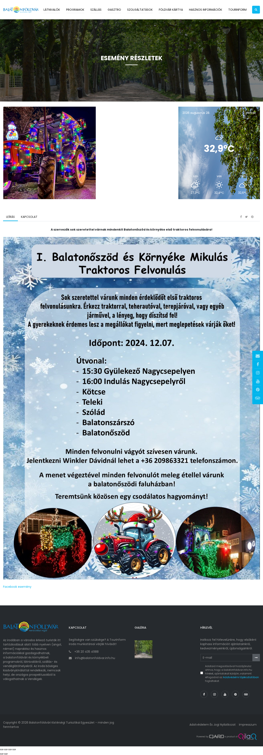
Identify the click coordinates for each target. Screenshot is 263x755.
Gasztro (114, 10)
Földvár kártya (171, 10)
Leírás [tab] (10, 217)
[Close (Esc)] (1, 749)
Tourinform (237, 10)
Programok (75, 10)
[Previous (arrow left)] (1, 753)
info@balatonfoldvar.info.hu (95, 658)
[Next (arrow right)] (5, 753)
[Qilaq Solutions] (247, 736)
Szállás (96, 10)
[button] (256, 10)
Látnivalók (52, 10)
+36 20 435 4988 (86, 652)
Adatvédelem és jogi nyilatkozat (212, 725)
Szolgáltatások (140, 10)
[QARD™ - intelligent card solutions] (216, 737)
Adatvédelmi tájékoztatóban (241, 677)
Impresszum (248, 725)
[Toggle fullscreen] (10, 749)
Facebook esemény (17, 587)
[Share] (5, 749)
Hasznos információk (205, 10)
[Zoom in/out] (14, 749)
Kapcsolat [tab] (29, 217)
